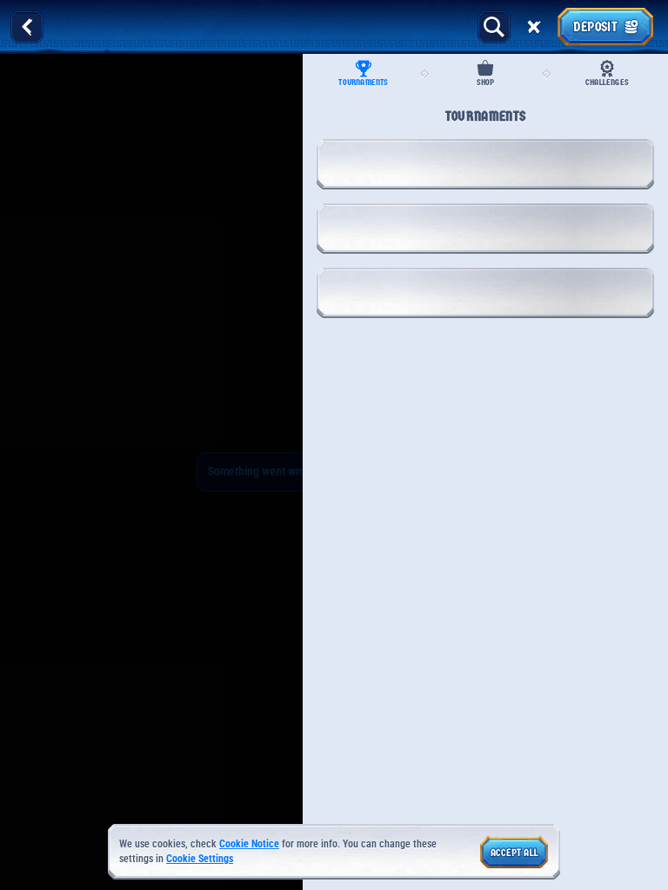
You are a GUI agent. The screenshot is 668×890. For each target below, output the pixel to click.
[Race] (534, 26)
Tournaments (363, 82)
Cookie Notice (249, 844)
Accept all (514, 853)
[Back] (26, 26)
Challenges (607, 82)
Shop (486, 82)
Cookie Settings (199, 859)
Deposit (595, 26)
